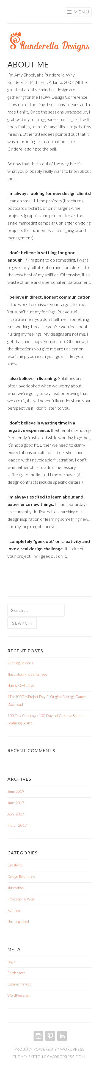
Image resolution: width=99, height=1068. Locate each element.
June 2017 (15, 803)
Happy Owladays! (21, 685)
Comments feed (19, 984)
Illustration (15, 888)
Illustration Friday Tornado (27, 674)
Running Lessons (20, 663)
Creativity (14, 865)
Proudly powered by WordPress (49, 1049)
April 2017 (15, 814)
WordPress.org (18, 995)
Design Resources (21, 876)
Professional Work (21, 899)
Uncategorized (18, 921)
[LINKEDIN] (61, 1036)
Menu (81, 11)
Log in (11, 961)
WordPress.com (67, 1057)
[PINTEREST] (49, 1036)
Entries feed (16, 973)
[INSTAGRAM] (37, 1036)
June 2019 (15, 791)
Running (13, 910)
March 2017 (17, 825)
